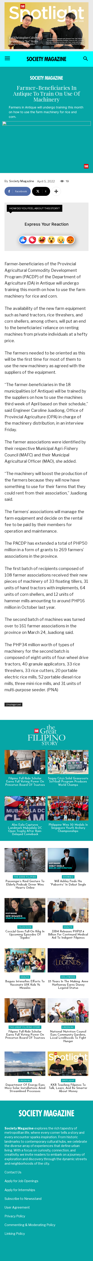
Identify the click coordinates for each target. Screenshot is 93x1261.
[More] (56, 191)
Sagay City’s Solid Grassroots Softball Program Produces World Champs (68, 781)
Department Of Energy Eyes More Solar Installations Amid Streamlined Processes (25, 1088)
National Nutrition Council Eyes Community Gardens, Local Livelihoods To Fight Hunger (68, 1036)
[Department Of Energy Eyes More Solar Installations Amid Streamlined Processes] (25, 1064)
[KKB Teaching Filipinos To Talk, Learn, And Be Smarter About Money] (68, 1064)
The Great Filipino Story (24, 1027)
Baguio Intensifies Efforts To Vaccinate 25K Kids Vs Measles (25, 984)
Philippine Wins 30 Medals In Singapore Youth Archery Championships (68, 828)
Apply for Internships (20, 1190)
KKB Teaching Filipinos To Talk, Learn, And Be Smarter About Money (68, 1088)
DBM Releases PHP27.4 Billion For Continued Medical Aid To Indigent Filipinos (68, 934)
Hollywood (68, 977)
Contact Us (13, 1172)
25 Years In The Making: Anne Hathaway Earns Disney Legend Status (68, 984)
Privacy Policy (15, 1216)
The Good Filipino (25, 876)
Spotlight (68, 1080)
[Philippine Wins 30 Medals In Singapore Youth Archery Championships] (68, 808)
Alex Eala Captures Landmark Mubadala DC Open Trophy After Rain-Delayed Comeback (25, 829)
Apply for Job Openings (21, 1181)
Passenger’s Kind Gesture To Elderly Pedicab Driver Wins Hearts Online (24, 884)
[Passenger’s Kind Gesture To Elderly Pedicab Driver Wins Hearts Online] (25, 860)
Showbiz (68, 876)
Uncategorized (13, 704)
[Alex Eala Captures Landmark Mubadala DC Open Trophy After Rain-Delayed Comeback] (25, 808)
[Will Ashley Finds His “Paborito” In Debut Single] (68, 860)
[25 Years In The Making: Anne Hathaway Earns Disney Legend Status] (68, 960)
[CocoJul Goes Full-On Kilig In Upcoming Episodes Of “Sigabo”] (25, 910)
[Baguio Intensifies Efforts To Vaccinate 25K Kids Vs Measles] (25, 960)
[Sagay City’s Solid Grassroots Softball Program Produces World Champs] (68, 762)
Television (25, 927)
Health (68, 927)
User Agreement (17, 1207)
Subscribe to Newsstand (23, 1199)
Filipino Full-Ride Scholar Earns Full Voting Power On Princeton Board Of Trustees (25, 781)
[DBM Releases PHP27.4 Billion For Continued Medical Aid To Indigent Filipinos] (68, 910)
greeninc (68, 1027)
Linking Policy (15, 1233)
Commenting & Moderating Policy (30, 1225)
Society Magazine (21, 181)
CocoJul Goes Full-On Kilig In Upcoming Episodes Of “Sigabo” (24, 934)
